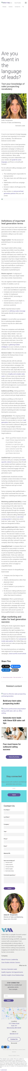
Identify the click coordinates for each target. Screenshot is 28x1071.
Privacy (10, 1055)
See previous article (8, 677)
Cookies (14, 1055)
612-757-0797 (12, 919)
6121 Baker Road (14, 1023)
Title (5, 831)
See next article (17, 677)
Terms (18, 1055)
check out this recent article (17, 653)
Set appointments (9, 866)
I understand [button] (3, 1070)
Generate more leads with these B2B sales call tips (14, 720)
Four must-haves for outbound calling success (12, 747)
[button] (23, 7)
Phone (6, 838)
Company (6, 824)
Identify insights (9, 868)
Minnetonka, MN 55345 (14, 1028)
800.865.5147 (14, 1034)
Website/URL (7, 853)
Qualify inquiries (9, 864)
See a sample (13, 989)
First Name (7, 809)
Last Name (7, 817)
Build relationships (9, 871)
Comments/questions (10, 875)
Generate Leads (20, 125)
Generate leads (8, 862)
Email (5, 846)
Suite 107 (14, 1025)
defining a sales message (17, 311)
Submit (14, 794)
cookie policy (5, 1067)
